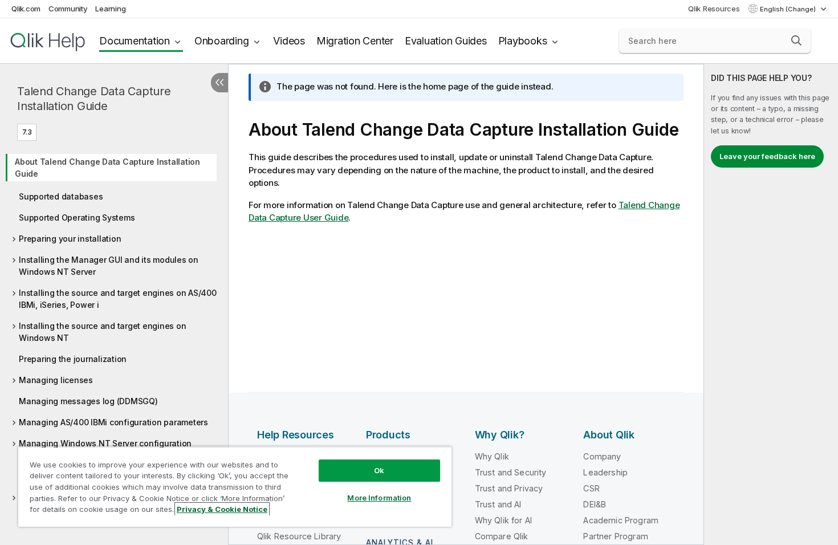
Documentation (134, 41)
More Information (379, 497)
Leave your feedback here (767, 156)
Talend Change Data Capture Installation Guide (94, 98)
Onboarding (221, 41)
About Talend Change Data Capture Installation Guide (107, 167)
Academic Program (620, 520)
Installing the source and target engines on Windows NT (102, 332)
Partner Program (615, 536)
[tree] (114, 336)
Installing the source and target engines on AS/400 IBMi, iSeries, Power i (118, 299)
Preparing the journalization (73, 359)
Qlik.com (25, 8)
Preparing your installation (70, 238)
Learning (110, 8)
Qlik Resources (714, 8)
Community (68, 8)
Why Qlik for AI (503, 520)
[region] (234, 486)
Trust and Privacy (509, 488)
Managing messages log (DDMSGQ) (88, 401)
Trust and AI (498, 504)
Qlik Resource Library (299, 536)
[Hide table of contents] (219, 82)
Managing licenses (56, 380)
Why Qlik (492, 456)
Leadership (605, 472)
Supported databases (61, 196)
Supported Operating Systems (77, 217)
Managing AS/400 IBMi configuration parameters (113, 422)
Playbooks (522, 41)
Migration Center (354, 41)
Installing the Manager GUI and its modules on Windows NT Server (108, 265)
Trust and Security (511, 472)
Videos (289, 41)
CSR (591, 488)
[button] (796, 40)
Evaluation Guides (446, 41)
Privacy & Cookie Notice (222, 509)
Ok (379, 470)
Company (602, 456)
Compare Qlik (501, 536)
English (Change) (788, 9)
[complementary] (771, 304)
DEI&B (594, 504)
